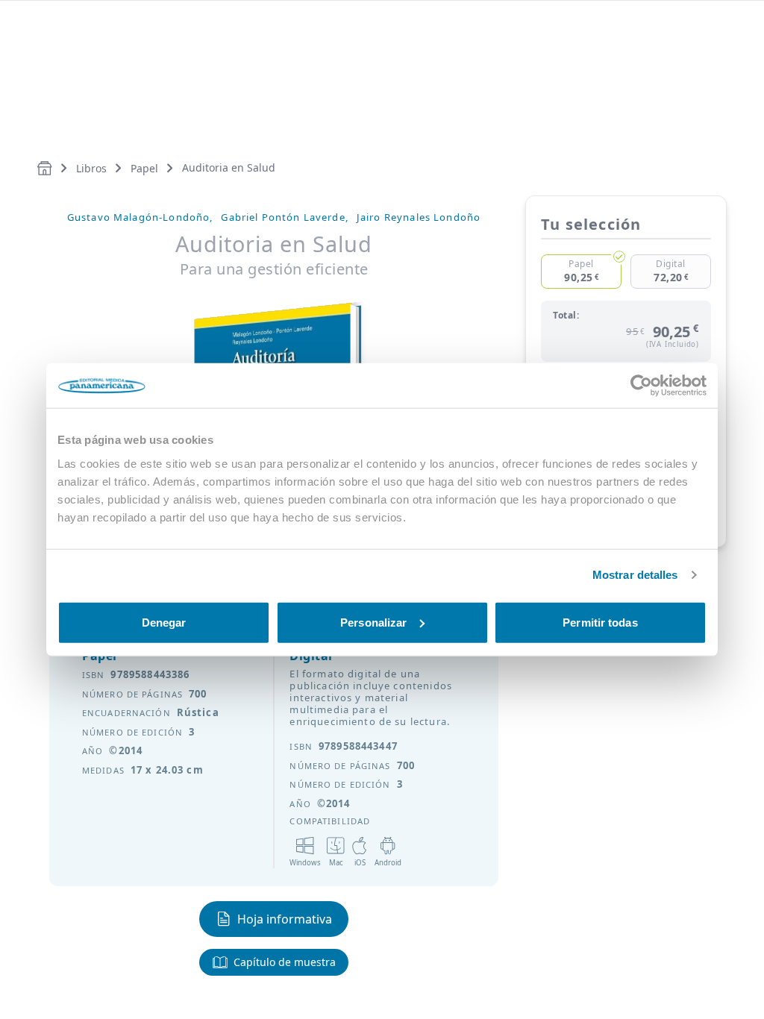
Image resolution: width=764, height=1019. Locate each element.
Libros (91, 168)
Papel (144, 168)
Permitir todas (600, 621)
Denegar (164, 621)
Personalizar (373, 621)
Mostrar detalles (635, 574)
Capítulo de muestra (285, 962)
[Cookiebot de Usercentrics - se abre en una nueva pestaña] (641, 385)
